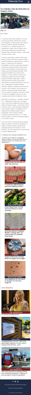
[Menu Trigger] (28, 2)
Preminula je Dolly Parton (10, 315)
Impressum (11, 388)
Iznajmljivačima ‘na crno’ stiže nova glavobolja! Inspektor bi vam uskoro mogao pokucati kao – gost (13, 343)
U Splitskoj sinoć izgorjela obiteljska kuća (14, 135)
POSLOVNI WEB (18, 392)
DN (5, 30)
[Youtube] (18, 381)
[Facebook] (13, 381)
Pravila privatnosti (18, 388)
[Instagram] (15, 381)
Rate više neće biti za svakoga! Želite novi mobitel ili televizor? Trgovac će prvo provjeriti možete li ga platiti (14, 373)
